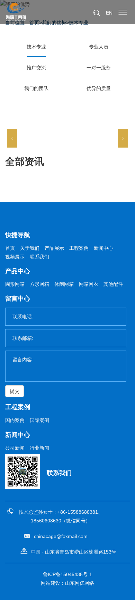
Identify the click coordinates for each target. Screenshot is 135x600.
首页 (10, 248)
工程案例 (79, 248)
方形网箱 (39, 284)
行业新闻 (39, 448)
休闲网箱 (64, 284)
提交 (14, 391)
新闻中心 (103, 248)
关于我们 (29, 248)
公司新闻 (15, 448)
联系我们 (39, 256)
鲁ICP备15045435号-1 (67, 574)
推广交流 (36, 67)
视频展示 (15, 256)
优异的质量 (99, 88)
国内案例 (15, 420)
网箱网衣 (88, 284)
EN (109, 13)
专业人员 (98, 47)
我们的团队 (36, 88)
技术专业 (36, 47)
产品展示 (54, 248)
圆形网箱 (15, 284)
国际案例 (39, 420)
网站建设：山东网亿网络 (67, 583)
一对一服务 (99, 67)
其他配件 (113, 284)
